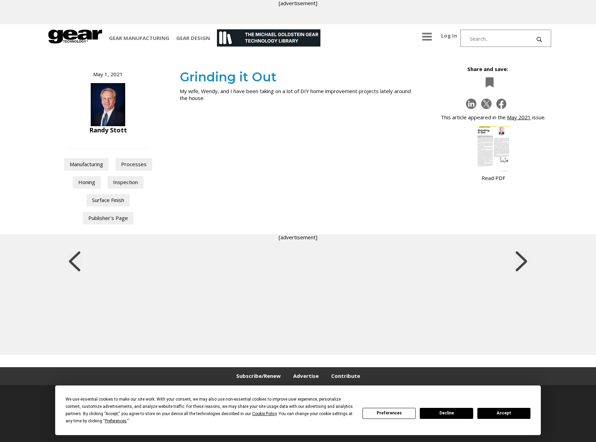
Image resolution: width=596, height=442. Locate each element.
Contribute (345, 375)
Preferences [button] (116, 421)
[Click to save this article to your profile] (487, 82)
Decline (446, 413)
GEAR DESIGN (193, 37)
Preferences (389, 413)
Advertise (306, 375)
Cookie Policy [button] (264, 413)
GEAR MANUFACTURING (139, 37)
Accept (504, 413)
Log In (449, 35)
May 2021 (519, 117)
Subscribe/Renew (258, 375)
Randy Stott (108, 130)
